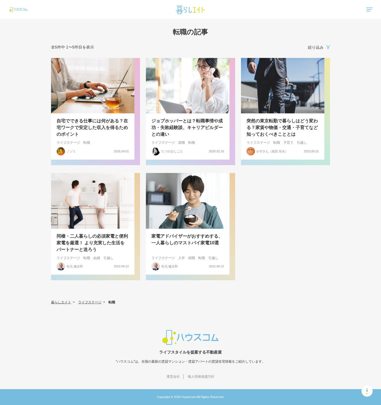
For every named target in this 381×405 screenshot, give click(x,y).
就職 (181, 143)
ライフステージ (68, 143)
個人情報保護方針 (201, 377)
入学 (181, 258)
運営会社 (173, 377)
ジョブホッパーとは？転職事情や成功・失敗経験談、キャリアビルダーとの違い (187, 127)
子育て (288, 143)
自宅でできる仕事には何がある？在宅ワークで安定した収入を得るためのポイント (92, 127)
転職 (86, 143)
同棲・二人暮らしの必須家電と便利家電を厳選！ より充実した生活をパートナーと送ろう (92, 243)
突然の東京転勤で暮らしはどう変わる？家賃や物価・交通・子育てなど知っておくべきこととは (282, 127)
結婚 (96, 258)
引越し (302, 143)
